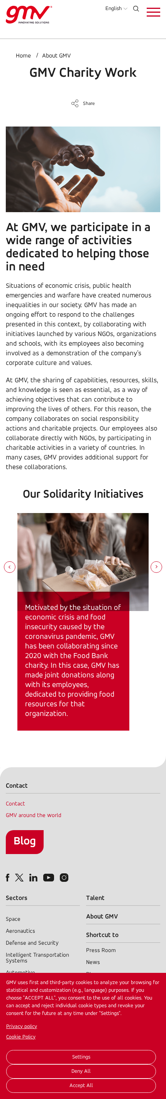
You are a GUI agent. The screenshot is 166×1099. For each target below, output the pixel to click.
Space (13, 919)
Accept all (81, 1086)
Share (89, 103)
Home (23, 56)
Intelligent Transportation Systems (37, 958)
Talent (95, 898)
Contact (15, 804)
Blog (25, 841)
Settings (81, 1057)
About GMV (56, 56)
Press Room (101, 951)
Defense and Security (32, 943)
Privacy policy (21, 1026)
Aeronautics (20, 931)
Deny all (81, 1071)
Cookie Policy (21, 1037)
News (93, 963)
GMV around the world (33, 816)
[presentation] (9, 567)
